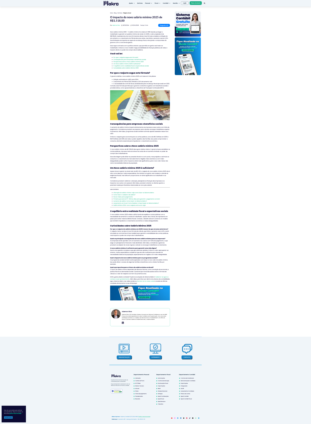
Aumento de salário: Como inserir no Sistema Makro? (130, 201)
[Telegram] (198, 418)
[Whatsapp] (195, 418)
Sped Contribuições (163, 396)
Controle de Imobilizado (187, 378)
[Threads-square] (192, 418)
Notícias (140, 3)
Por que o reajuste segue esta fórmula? (125, 57)
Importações (161, 386)
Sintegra (160, 393)
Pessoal (147, 3)
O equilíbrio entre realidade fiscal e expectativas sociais (131, 66)
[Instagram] (174, 418)
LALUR (182, 388)
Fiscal (156, 3)
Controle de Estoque (163, 380)
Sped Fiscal (161, 399)
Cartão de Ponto (139, 380)
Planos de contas (185, 393)
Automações (161, 378)
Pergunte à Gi (164, 25)
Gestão (175, 3)
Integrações (184, 386)
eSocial (137, 388)
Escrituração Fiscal (163, 383)
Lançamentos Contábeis (187, 391)
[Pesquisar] (204, 3)
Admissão (138, 378)
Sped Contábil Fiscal (186, 399)
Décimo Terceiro (139, 386)
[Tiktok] (189, 418)
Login (184, 3)
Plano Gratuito (195, 3)
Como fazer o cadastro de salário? (124, 195)
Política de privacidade (144, 416)
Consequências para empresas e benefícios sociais (129, 59)
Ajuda (131, 3)
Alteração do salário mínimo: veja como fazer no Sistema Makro (133, 193)
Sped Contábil (185, 396)
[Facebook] (177, 418)
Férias (136, 391)
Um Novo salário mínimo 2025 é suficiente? (127, 64)
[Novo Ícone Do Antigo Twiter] (183, 418)
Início (111, 13)
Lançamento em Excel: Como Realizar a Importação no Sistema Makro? (136, 203)
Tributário (160, 404)
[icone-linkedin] (123, 322)
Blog (115, 13)
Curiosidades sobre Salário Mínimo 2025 (126, 68)
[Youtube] (171, 418)
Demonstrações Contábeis (188, 380)
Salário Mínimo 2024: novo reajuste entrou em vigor (129, 205)
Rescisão (137, 399)
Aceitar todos (8, 417)
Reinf (159, 388)
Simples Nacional (162, 391)
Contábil (165, 3)
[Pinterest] (186, 418)
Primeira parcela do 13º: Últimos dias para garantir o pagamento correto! (136, 199)
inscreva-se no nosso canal (146, 281)
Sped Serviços (161, 401)
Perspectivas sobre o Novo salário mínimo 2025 (128, 62)
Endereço (114, 419)
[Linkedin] (180, 418)
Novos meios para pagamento (123, 197)
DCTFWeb (138, 383)
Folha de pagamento (141, 393)
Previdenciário (139, 396)
